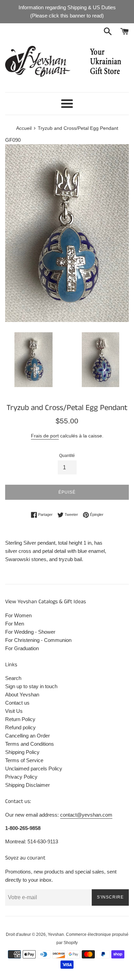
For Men (14, 624)
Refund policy (20, 727)
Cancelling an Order (27, 736)
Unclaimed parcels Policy (33, 768)
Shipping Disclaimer (27, 785)
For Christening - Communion (38, 640)
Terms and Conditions (29, 744)
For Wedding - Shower (30, 632)
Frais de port (45, 435)
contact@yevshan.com (86, 815)
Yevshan (56, 934)
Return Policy (20, 719)
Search (13, 678)
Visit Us (14, 711)
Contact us (17, 703)
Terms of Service (24, 760)
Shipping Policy (22, 752)
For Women (18, 615)
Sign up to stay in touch (31, 686)
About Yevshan (22, 694)
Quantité (67, 455)
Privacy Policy (21, 777)
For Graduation (22, 648)
